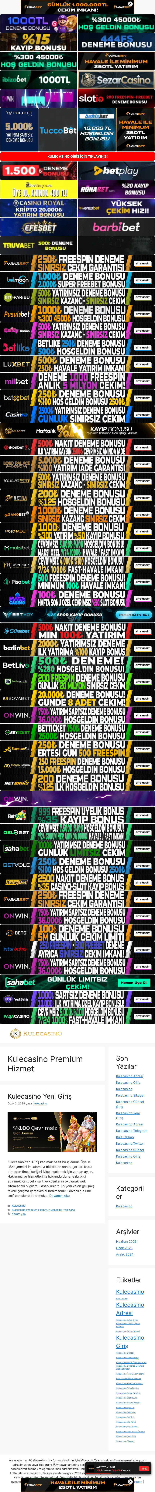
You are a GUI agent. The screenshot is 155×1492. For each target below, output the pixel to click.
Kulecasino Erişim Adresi (128, 1331)
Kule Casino (125, 1137)
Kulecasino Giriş (128, 1082)
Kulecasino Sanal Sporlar (128, 1393)
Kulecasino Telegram (131, 1131)
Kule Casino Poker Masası (128, 1378)
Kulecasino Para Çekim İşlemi (130, 1374)
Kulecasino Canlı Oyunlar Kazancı (128, 1325)
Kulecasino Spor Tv (125, 1407)
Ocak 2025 (124, 1248)
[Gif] (77, 431)
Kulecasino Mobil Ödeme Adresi (131, 1362)
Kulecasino (19, 1205)
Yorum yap (19, 1214)
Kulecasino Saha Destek (127, 1388)
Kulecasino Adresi (129, 1076)
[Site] (77, 263)
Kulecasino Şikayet (130, 1095)
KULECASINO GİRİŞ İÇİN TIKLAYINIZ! (77, 156)
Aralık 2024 (124, 1254)
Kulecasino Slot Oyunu (126, 1398)
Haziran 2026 (126, 1241)
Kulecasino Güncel (130, 1150)
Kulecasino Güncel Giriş (127, 1357)
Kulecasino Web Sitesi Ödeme (130, 1431)
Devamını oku (59, 1196)
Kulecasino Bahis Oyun (127, 1320)
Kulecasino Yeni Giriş (40, 1096)
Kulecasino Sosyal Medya (128, 1403)
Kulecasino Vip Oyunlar (127, 1427)
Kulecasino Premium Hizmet (29, 1209)
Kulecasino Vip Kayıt (126, 1422)
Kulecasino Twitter (130, 1143)
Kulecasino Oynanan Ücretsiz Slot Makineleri (130, 1367)
